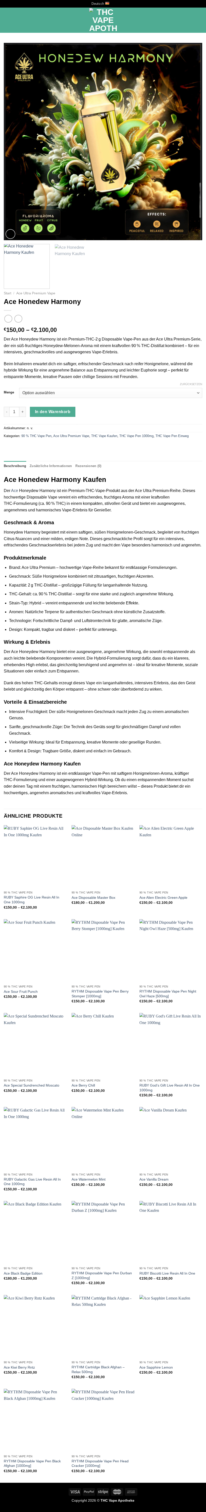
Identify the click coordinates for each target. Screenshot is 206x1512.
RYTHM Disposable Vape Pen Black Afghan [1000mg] (32, 1463)
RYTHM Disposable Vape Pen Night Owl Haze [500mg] (167, 993)
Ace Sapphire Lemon (156, 1367)
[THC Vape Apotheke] (103, 20)
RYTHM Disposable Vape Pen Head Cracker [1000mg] (100, 1463)
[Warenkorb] (199, 20)
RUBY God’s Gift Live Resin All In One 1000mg (169, 1087)
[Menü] (7, 20)
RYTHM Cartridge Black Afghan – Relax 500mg (98, 1369)
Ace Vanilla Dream (154, 1179)
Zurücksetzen (191, 384)
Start (7, 293)
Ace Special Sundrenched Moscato (31, 1085)
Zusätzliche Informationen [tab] (51, 466)
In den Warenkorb (52, 412)
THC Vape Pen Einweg (172, 436)
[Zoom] (10, 234)
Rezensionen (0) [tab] (88, 466)
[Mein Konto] (191, 20)
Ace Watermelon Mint (89, 1179)
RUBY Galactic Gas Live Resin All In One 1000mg (32, 1181)
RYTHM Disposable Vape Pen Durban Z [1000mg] (102, 1275)
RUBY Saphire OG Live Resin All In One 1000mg (31, 899)
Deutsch (97, 4)
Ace (14, 490)
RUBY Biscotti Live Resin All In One (167, 1273)
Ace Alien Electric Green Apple (163, 898)
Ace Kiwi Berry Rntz (19, 1367)
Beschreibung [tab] (15, 466)
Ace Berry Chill (83, 1085)
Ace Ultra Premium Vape (35, 293)
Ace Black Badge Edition (23, 1273)
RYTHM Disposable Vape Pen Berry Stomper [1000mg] (100, 993)
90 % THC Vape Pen (36, 436)
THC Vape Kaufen (104, 436)
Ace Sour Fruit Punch (21, 992)
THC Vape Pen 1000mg (136, 436)
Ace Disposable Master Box (93, 898)
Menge (9, 392)
